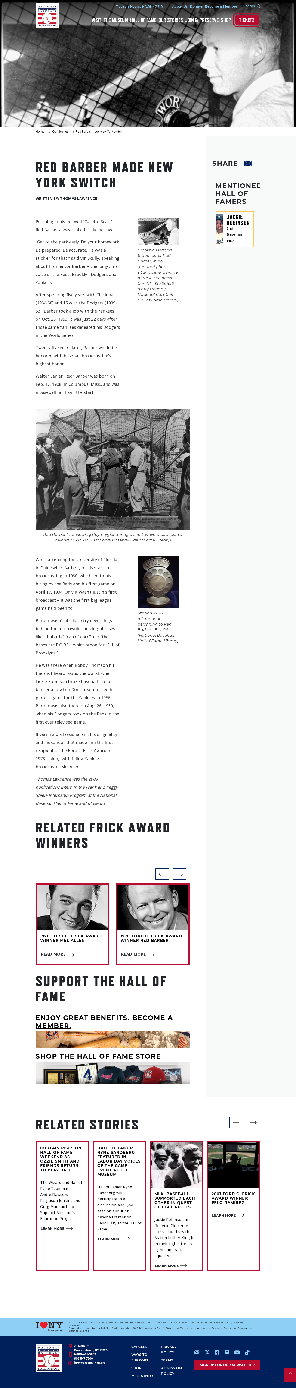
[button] (162, 874)
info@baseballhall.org (89, 1362)
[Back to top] (290, 1375)
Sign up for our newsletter (227, 1365)
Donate (196, 7)
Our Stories (170, 20)
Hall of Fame (143, 20)
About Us (180, 7)
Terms (167, 1360)
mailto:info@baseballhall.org (197, 1352)
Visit (96, 20)
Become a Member (221, 7)
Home (40, 131)
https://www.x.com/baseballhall (206, 1352)
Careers (139, 1347)
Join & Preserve (202, 20)
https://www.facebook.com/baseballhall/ (216, 1352)
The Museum (116, 20)
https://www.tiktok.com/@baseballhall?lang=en (247, 1352)
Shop (226, 20)
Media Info (142, 1376)
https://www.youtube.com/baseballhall (237, 1352)
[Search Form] (248, 6)
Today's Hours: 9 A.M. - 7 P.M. (140, 6)
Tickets (247, 20)
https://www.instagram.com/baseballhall (227, 1352)
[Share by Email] (248, 164)
